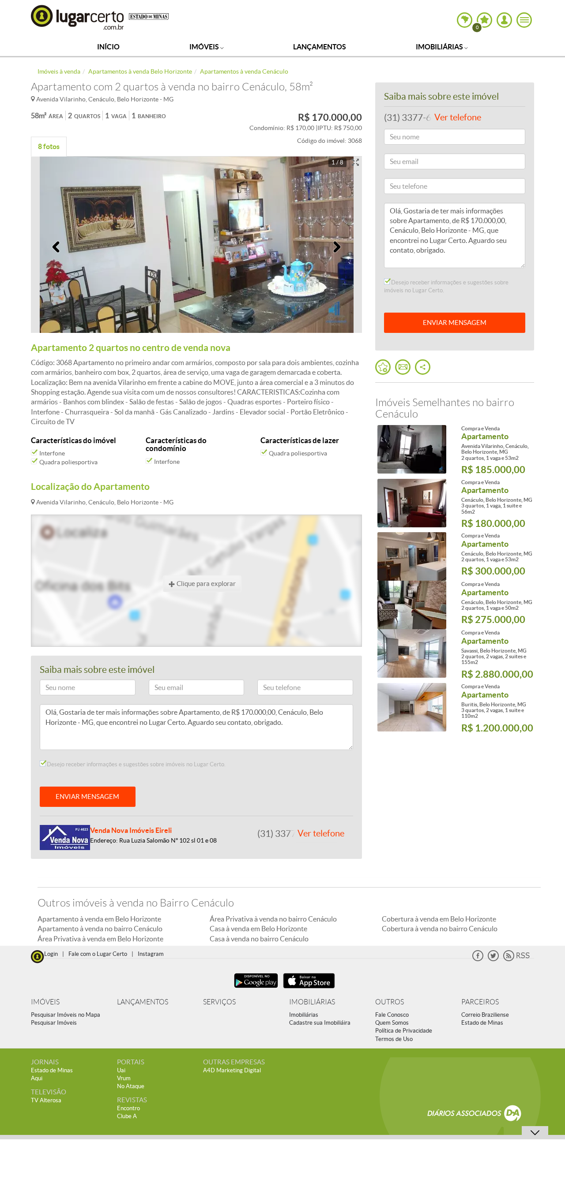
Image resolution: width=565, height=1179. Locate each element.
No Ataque (130, 1086)
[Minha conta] (504, 20)
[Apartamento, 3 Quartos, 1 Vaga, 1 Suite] (412, 503)
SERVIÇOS (219, 1002)
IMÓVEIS (45, 1002)
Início (108, 47)
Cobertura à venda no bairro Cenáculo (439, 929)
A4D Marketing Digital (232, 1070)
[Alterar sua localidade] (464, 20)
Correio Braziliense (485, 1014)
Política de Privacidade (403, 1030)
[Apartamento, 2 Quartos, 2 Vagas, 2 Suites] (412, 653)
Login (51, 954)
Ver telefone (321, 833)
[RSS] (516, 959)
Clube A (127, 1116)
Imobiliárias (440, 47)
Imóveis (204, 47)
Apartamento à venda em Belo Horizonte (99, 919)
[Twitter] (493, 959)
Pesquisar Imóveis (54, 1022)
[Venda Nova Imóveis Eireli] (65, 837)
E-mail (161, 689)
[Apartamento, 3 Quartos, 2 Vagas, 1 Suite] (412, 707)
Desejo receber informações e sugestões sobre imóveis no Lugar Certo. (135, 764)
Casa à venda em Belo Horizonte (258, 929)
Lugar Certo (77, 17)
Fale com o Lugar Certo (97, 954)
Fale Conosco (392, 1014)
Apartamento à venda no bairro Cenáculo (100, 929)
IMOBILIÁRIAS (312, 1002)
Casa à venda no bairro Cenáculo (259, 939)
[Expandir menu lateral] (524, 20)
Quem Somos (392, 1022)
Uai (121, 1070)
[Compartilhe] (422, 367)
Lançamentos (319, 47)
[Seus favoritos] (383, 367)
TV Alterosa (46, 1100)
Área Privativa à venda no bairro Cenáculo (273, 919)
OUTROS (389, 1002)
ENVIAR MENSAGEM (87, 796)
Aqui (36, 1078)
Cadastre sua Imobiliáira (319, 1022)
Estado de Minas (482, 1022)
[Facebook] (477, 959)
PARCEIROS (480, 1002)
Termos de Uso (394, 1039)
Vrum (124, 1078)
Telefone (272, 689)
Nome (52, 689)
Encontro (128, 1108)
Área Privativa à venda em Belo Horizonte (100, 939)
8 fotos (49, 146)
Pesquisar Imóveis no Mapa (65, 1014)
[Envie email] (403, 367)
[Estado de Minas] (149, 16)
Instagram (151, 954)
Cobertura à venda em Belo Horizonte (439, 919)
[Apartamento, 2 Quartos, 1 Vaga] (412, 449)
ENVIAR (454, 322)
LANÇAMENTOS (142, 1002)
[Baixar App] (256, 989)
